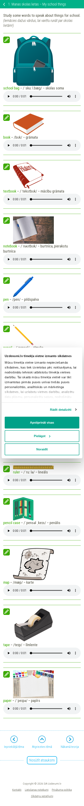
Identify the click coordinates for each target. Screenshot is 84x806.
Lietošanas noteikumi (37, 789)
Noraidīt (42, 449)
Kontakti (16, 789)
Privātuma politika (62, 789)
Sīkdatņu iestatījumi (42, 796)
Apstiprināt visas (42, 422)
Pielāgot (39, 436)
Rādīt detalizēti (61, 409)
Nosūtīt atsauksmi (42, 760)
